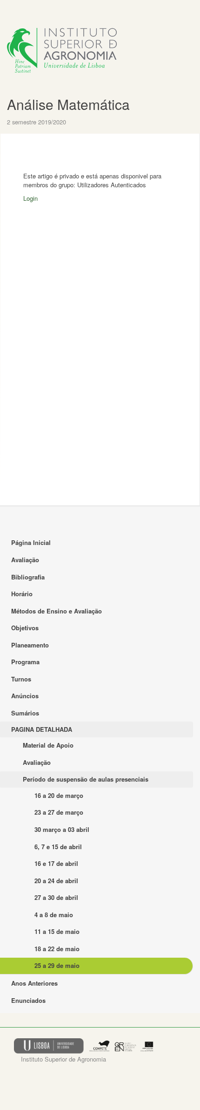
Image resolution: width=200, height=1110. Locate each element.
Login (30, 198)
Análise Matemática (68, 104)
